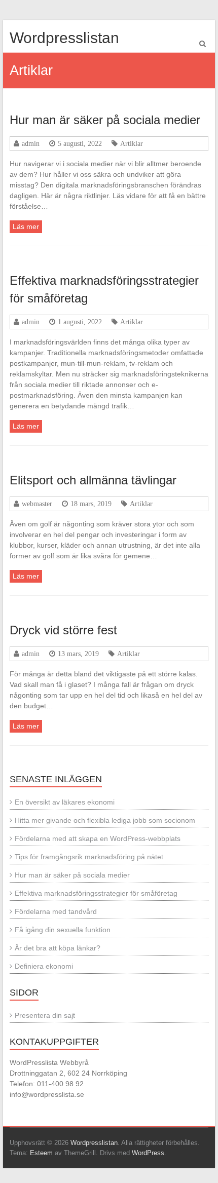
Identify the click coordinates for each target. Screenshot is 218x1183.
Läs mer (26, 226)
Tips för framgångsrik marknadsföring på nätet (89, 857)
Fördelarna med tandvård (56, 911)
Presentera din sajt (45, 1015)
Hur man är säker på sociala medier (105, 120)
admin (31, 143)
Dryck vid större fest (63, 630)
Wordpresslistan (64, 37)
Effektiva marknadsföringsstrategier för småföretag (96, 893)
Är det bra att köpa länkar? (57, 948)
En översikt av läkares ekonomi (65, 802)
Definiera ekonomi (44, 966)
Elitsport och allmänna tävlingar (93, 480)
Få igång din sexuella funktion (63, 930)
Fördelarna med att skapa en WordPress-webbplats (97, 838)
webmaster (37, 503)
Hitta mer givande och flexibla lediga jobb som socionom (105, 820)
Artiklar (131, 143)
